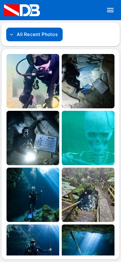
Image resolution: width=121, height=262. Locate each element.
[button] (110, 10)
